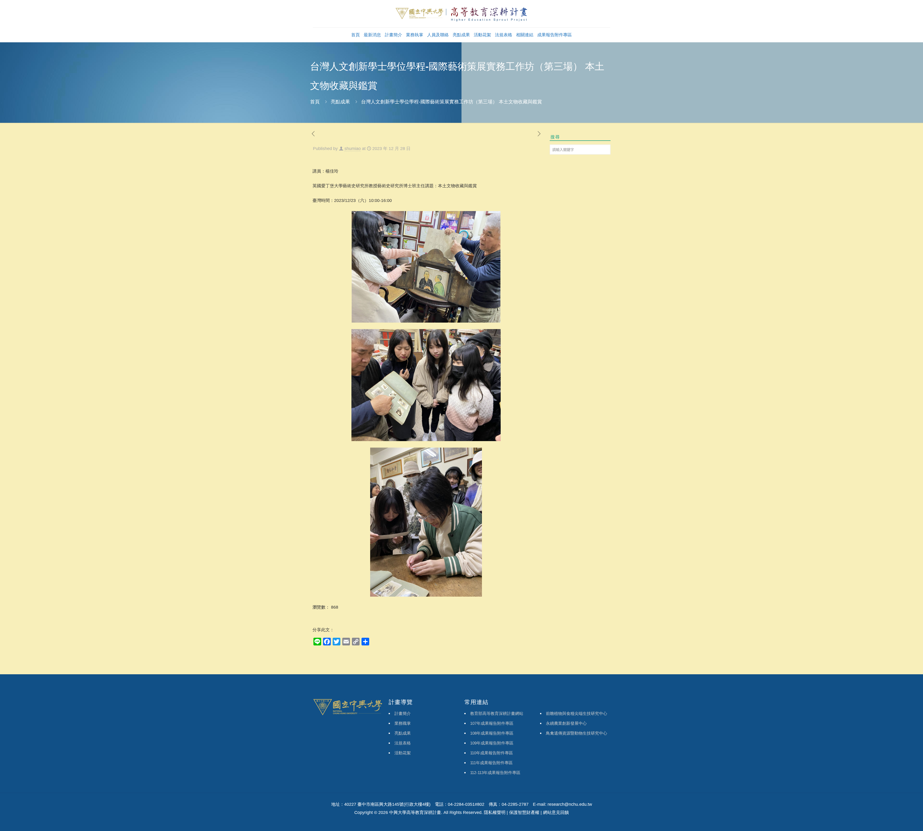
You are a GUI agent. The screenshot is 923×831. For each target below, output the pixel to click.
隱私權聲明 (494, 812)
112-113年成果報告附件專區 (495, 772)
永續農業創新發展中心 (566, 723)
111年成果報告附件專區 (491, 763)
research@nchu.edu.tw (570, 804)
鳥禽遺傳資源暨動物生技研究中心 (576, 733)
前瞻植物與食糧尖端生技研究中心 (576, 713)
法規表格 (402, 743)
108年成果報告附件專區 (491, 733)
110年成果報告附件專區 (491, 753)
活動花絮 (402, 753)
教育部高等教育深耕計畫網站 (496, 713)
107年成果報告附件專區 (491, 723)
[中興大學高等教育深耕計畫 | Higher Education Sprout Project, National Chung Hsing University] (461, 13)
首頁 (315, 101)
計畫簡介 (402, 713)
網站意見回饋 (556, 812)
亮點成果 (340, 101)
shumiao (352, 148)
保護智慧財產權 (524, 812)
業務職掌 (402, 723)
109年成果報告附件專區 (491, 743)
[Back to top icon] (900, 821)
